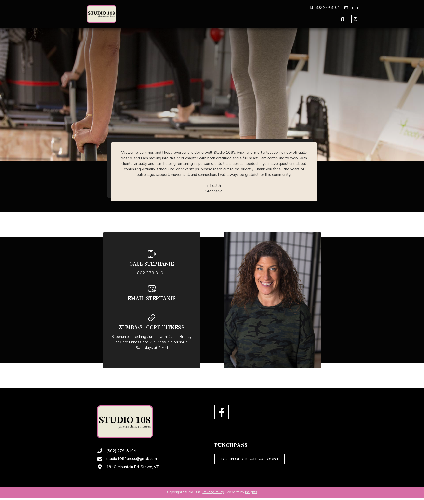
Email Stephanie (152, 299)
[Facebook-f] (221, 412)
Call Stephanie (151, 264)
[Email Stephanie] (151, 288)
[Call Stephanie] (151, 254)
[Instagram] (355, 19)
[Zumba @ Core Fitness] (151, 317)
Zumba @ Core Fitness (152, 328)
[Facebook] (342, 19)
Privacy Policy (213, 492)
